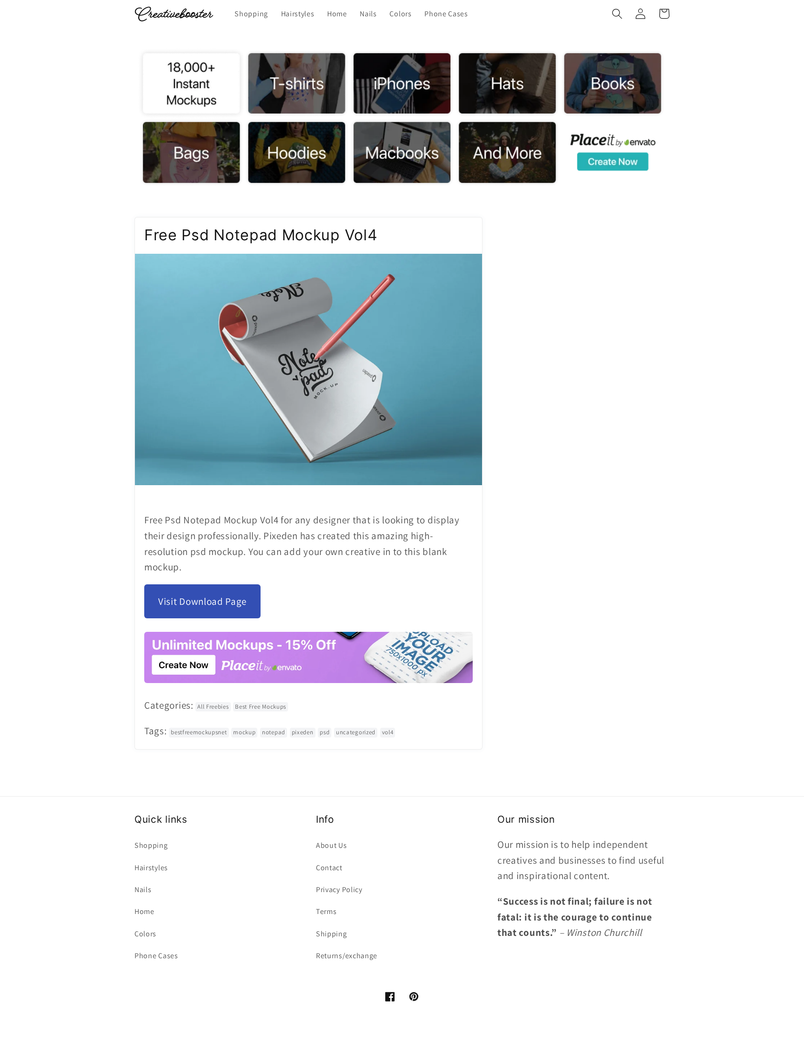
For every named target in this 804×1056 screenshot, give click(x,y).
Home (144, 911)
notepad (273, 732)
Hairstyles (151, 868)
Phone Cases (156, 956)
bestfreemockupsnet (199, 732)
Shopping (151, 845)
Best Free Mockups (260, 707)
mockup (244, 732)
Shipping (331, 934)
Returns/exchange (346, 956)
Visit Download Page (202, 601)
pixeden (303, 732)
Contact (329, 868)
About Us (331, 845)
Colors (145, 934)
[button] (617, 14)
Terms (326, 911)
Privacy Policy (339, 889)
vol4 (388, 732)
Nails (142, 889)
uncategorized (355, 732)
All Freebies (212, 707)
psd (324, 732)
